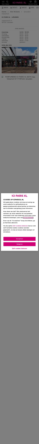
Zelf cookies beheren (19, 248)
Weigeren (19, 244)
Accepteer (19, 238)
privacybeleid (28, 217)
